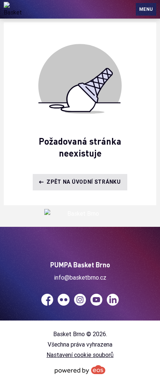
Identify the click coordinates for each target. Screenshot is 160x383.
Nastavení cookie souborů (80, 354)
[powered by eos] (80, 369)
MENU (146, 9)
